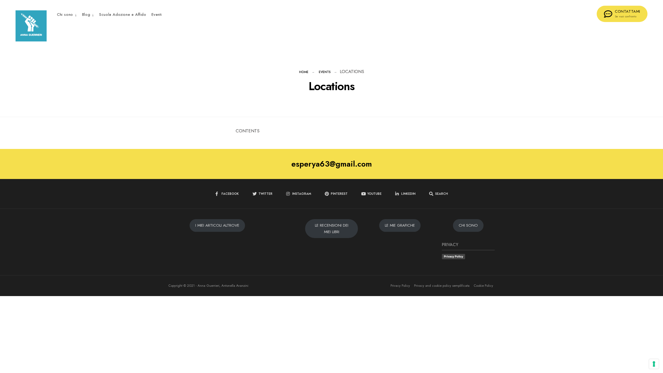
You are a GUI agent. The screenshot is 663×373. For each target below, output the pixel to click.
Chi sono (65, 14)
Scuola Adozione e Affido (122, 14)
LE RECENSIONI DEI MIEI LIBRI (331, 228)
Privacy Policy (453, 256)
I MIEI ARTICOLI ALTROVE (217, 225)
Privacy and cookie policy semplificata (442, 285)
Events (325, 72)
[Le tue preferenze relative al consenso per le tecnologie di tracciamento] (654, 364)
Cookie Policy (483, 285)
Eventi (157, 14)
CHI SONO (468, 225)
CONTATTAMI (627, 13)
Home (303, 72)
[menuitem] (68, 14)
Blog (86, 14)
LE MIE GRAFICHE (400, 225)
